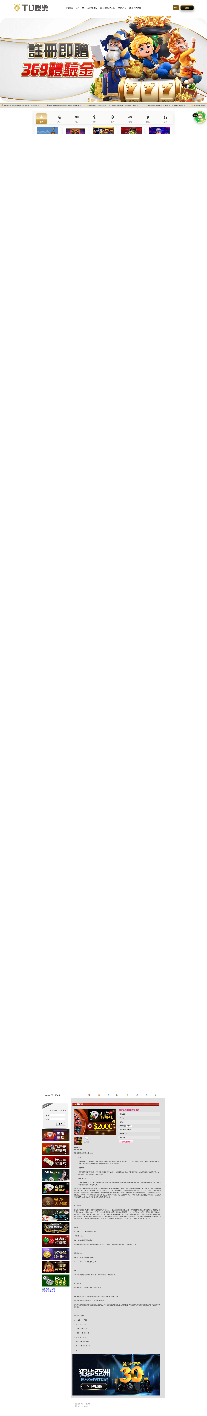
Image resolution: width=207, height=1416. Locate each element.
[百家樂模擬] (55, 1246)
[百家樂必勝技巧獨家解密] (55, 1233)
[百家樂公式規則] (55, 1220)
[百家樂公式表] (55, 1180)
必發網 (98, 1172)
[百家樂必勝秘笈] (55, 1273)
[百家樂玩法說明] (55, 1154)
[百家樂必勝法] (55, 1286)
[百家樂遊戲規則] (55, 1207)
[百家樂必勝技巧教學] (55, 1141)
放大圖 (86, 1142)
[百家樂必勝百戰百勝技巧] (95, 1134)
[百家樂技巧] (55, 1259)
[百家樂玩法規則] (55, 1193)
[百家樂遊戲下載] (55, 1167)
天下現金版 (96, 1182)
